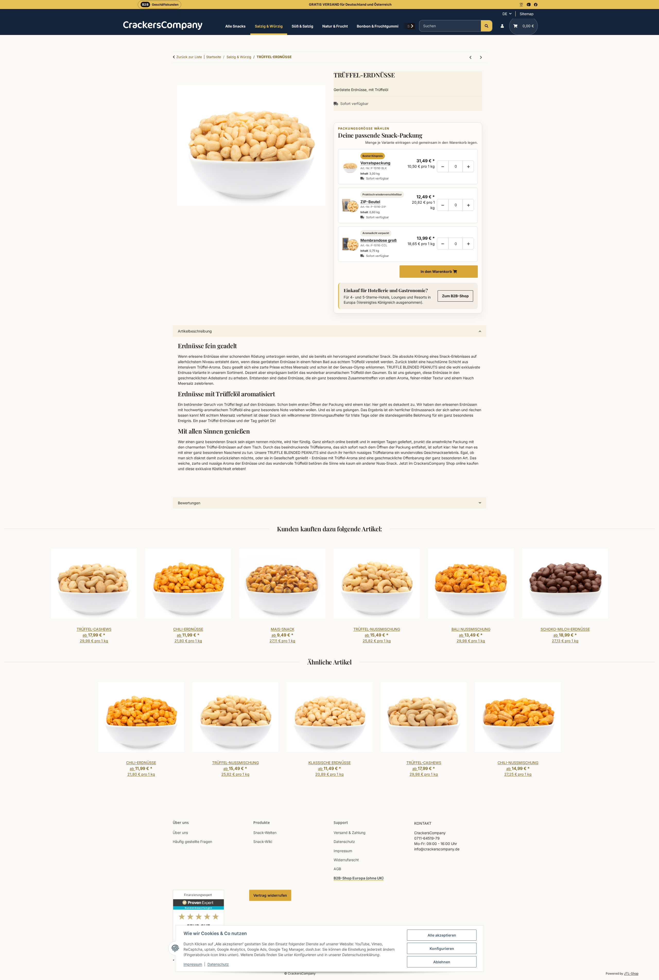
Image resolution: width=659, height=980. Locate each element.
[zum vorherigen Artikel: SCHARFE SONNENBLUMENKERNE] (470, 57)
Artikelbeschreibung (195, 331)
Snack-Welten (264, 832)
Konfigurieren (442, 948)
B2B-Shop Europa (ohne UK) (359, 878)
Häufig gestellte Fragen (192, 841)
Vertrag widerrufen (270, 895)
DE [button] (504, 14)
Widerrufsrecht (346, 860)
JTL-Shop (631, 973)
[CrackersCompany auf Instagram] (521, 5)
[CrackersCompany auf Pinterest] (528, 5)
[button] (502, 26)
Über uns (180, 832)
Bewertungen (189, 503)
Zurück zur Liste (189, 57)
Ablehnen (441, 962)
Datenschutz (218, 964)
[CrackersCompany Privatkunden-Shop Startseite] (162, 25)
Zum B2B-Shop (455, 296)
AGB (337, 869)
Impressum (193, 964)
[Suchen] (486, 25)
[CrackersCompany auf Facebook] (536, 5)
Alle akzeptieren (442, 935)
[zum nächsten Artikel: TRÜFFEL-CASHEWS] (481, 57)
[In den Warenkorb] (251, 322)
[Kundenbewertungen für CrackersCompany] (198, 920)
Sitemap (527, 14)
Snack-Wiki (262, 841)
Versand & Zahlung (350, 832)
